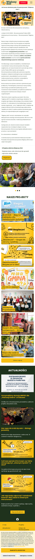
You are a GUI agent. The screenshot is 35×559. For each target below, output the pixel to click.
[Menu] (31, 2)
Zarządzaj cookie (26, 555)
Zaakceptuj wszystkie (17, 550)
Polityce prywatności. (19, 546)
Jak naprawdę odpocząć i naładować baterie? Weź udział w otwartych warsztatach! (16, 518)
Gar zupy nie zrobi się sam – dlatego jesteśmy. (16, 450)
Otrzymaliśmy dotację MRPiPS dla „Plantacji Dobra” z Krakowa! (15, 417)
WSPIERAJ (23, 3)
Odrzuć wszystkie (9, 555)
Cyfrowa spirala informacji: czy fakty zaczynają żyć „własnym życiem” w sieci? (16, 484)
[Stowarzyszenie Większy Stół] (9, 2)
